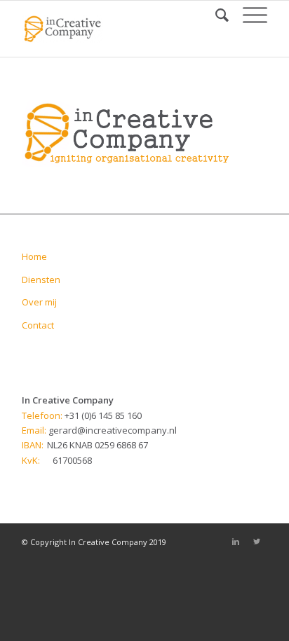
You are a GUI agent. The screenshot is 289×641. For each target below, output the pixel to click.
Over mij (39, 302)
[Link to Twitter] (256, 541)
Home (34, 256)
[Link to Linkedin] (235, 541)
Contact (38, 325)
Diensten (41, 279)
